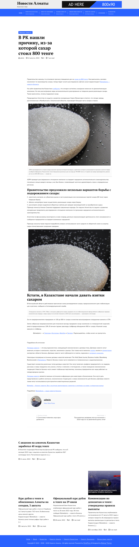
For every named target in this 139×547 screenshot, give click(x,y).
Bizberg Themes (106, 543)
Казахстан (43, 539)
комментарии (107, 350)
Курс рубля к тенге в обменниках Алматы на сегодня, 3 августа (33, 502)
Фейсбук (62, 333)
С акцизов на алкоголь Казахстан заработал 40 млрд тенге (39, 444)
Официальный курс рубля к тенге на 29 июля (69, 500)
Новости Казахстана (71, 539)
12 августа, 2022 (33, 58)
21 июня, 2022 (25, 459)
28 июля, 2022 (60, 520)
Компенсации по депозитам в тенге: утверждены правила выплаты (101, 504)
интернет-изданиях (96, 353)
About (35, 539)
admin (22, 58)
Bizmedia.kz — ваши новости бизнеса (48, 391)
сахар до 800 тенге (81, 79)
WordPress (87, 543)
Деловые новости (33, 348)
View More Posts (49, 403)
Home (28, 539)
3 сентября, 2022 (96, 530)
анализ (92, 350)
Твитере (70, 333)
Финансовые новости (104, 539)
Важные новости (25, 33)
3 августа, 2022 (25, 526)
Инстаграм (55, 333)
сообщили (56, 89)
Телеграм (47, 333)
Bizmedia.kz (42, 360)
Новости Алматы (55, 539)
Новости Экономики (88, 539)
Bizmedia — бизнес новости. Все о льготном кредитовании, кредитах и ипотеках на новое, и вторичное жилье (65, 386)
